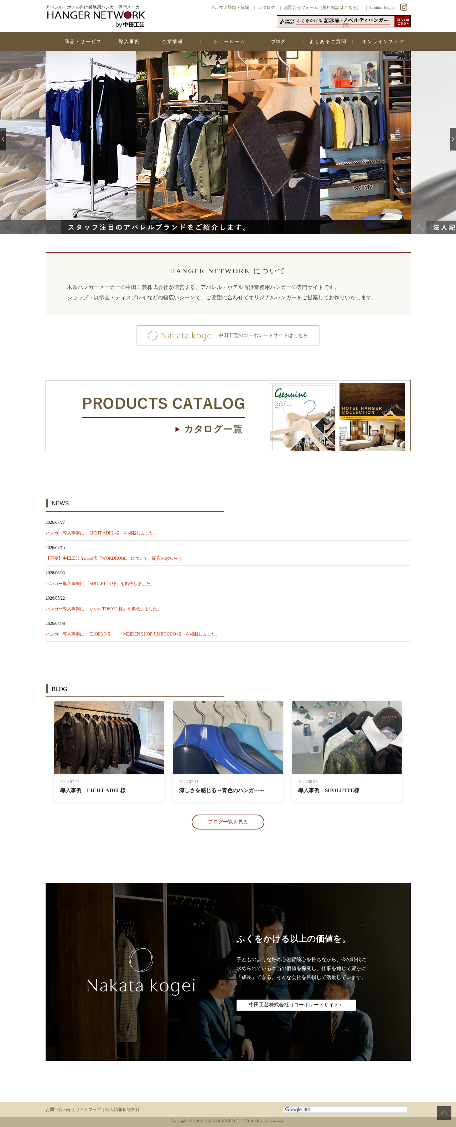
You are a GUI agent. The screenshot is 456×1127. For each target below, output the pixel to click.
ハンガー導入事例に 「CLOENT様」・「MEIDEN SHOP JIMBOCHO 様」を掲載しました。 (133, 634)
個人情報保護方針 (122, 1109)
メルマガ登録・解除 (230, 7)
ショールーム (229, 41)
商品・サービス (83, 41)
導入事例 (129, 41)
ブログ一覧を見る (228, 822)
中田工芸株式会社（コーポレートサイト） (296, 1004)
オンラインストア (383, 41)
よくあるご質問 (328, 41)
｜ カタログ (264, 7)
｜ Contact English (380, 7)
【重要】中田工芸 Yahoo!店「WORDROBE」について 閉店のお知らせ (114, 558)
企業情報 (172, 41)
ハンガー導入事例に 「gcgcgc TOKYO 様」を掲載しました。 (103, 608)
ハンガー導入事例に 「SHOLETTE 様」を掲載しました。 (100, 583)
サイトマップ (88, 1109)
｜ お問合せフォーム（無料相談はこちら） (320, 7)
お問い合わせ (58, 1109)
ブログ (278, 41)
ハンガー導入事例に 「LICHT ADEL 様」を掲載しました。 (102, 533)
